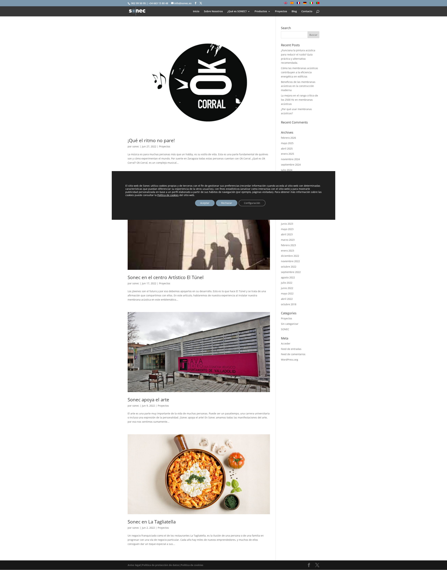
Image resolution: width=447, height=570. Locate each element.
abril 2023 (287, 234)
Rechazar (226, 203)
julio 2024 (286, 170)
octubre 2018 (288, 304)
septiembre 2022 (291, 272)
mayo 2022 (287, 293)
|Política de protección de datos (160, 565)
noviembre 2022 (290, 261)
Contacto (306, 11)
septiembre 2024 (291, 164)
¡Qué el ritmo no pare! (151, 140)
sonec (135, 146)
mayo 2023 (287, 229)
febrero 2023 (288, 245)
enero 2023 (287, 250)
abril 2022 (287, 299)
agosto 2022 (288, 277)
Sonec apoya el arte (148, 399)
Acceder (285, 343)
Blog (294, 11)
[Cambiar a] (285, 4)
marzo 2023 (288, 239)
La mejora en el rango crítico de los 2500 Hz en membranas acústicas (299, 100)
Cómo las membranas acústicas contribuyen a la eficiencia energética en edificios (299, 72)
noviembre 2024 (290, 159)
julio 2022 (286, 282)
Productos (261, 11)
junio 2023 (287, 223)
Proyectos (281, 11)
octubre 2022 (288, 266)
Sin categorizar (289, 323)
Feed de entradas (291, 349)
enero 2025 (287, 153)
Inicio (196, 11)
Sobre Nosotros (213, 11)
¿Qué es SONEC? (237, 11)
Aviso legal (134, 565)
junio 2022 (287, 288)
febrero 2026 (288, 137)
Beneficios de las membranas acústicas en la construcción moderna (298, 86)
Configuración (252, 203)
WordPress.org (289, 359)
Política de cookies (168, 195)
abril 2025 (287, 148)
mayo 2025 (287, 143)
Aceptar (204, 203)
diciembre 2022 (290, 255)
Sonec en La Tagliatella (152, 522)
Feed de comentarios (293, 354)
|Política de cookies (191, 565)
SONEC (285, 329)
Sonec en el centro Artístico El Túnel (166, 277)
